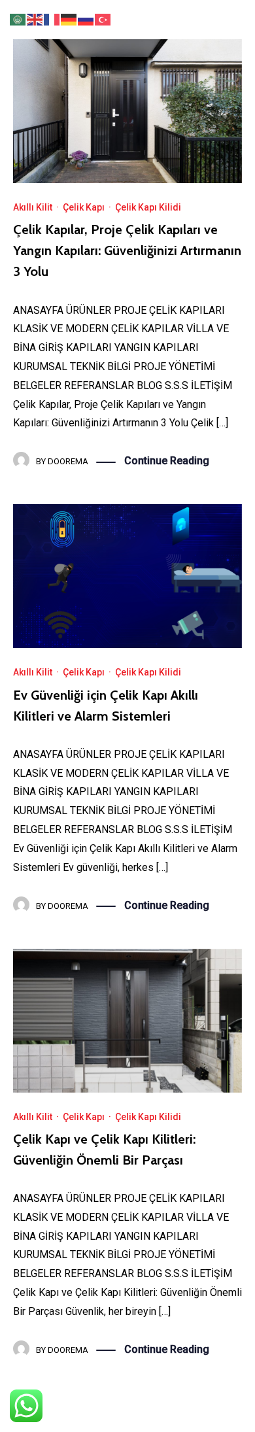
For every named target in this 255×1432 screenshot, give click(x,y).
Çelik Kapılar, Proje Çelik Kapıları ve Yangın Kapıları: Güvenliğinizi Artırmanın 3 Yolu (127, 250)
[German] (69, 18)
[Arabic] (18, 18)
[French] (52, 18)
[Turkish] (103, 18)
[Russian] (86, 18)
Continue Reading (166, 460)
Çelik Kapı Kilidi (148, 207)
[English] (35, 18)
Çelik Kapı (84, 207)
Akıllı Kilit (32, 207)
